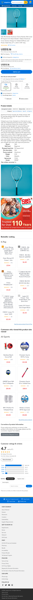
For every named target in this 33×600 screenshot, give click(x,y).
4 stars (2, 467)
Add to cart (16, 72)
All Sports (29, 111)
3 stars (2, 469)
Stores (3, 530)
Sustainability (5, 519)
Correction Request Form (10, 434)
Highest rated (20, 478)
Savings (20, 6)
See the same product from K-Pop (23, 324)
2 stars (2, 471)
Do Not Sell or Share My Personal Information (13, 571)
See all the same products (25, 420)
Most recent (10, 478)
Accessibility (5, 550)
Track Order (12, 501)
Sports (24, 111)
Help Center (26, 499)
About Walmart (5, 509)
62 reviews (12, 45)
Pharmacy (4, 545)
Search (29, 486)
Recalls (3, 548)
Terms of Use (5, 561)
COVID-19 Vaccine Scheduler (9, 543)
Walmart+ (4, 535)
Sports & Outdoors (17, 111)
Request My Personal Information (10, 568)
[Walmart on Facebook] (3, 585)
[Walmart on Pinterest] (12, 585)
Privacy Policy (5, 563)
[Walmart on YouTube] (9, 585)
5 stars (2, 465)
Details (14, 95)
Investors (4, 517)
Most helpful (5, 482)
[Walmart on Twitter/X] (6, 585)
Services (14, 6)
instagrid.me (16, 57)
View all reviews (7, 459)
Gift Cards (4, 537)
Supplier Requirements (7, 522)
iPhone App (4, 576)
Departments (7, 6)
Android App (5, 579)
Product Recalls (6, 553)
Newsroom (4, 514)
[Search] (26, 2)
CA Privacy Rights (6, 566)
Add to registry (24, 98)
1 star (3, 473)
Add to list (8, 98)
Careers (4, 512)
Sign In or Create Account (12, 499)
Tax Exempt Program (7, 555)
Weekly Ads (23, 501)
